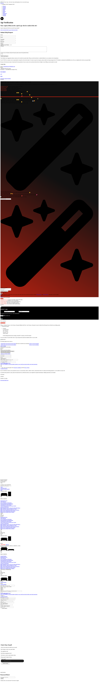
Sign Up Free (2, 322)
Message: (2, 45)
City (1, 601)
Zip (1, 604)
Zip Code (2, 585)
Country (1, 605)
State (1, 603)
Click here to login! (15, 680)
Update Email (5, 663)
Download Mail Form (4, 380)
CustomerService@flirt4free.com (9, 66)
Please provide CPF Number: (5, 591)
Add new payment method (5, 353)
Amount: (8, 343)
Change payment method (5, 489)
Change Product (3, 556)
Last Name (2, 598)
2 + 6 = (1, 53)
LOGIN (1, 298)
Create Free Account (4, 291)
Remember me (7, 315)
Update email (3, 659)
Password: (2, 41)
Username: (2, 39)
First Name (2, 597)
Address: (8, 344)
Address (1, 600)
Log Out (2, 3)
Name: (1, 34)
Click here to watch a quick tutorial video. (8, 655)
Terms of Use (38, 294)
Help (1, 490)
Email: (1, 37)
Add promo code (3, 488)
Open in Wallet (3, 346)
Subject (1, 43)
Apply (1, 487)
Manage (7, 544)
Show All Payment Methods (5, 352)
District (1, 602)
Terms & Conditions (17, 367)
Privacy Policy (45, 294)
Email (1, 607)
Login (1, 296)
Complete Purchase (3, 368)
